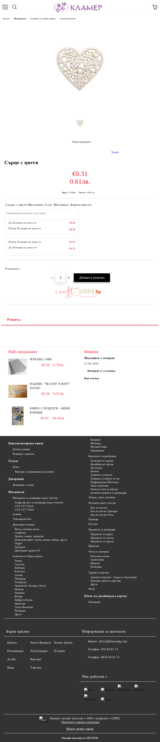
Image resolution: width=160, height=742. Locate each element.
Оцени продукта (81, 141)
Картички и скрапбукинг (103, 456)
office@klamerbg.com (113, 641)
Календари (95, 602)
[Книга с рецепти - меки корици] (17, 415)
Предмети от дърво (102, 534)
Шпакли (95, 563)
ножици (17, 514)
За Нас (11, 659)
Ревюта (13, 319)
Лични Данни (63, 642)
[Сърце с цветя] (80, 109)
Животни (20, 603)
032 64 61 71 (109, 649)
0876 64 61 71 (110, 657)
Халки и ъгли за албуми (104, 489)
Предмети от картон (102, 541)
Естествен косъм (100, 556)
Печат (16, 467)
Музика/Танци (99, 446)
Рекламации (15, 651)
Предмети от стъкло (102, 537)
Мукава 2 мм (40, 359)
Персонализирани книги (25, 443)
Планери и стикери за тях (105, 478)
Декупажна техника (24, 524)
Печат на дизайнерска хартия (105, 596)
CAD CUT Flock (24, 506)
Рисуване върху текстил (102, 503)
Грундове (20, 547)
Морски (19, 589)
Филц (92, 588)
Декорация (16, 479)
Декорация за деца (23, 484)
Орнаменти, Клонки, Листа (30, 585)
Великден (20, 610)
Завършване (97, 450)
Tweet (115, 152)
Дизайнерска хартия (102, 464)
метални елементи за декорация (109, 492)
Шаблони (94, 546)
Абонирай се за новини (101, 370)
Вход (10, 667)
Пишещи (93, 519)
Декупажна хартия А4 (27, 550)
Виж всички (91, 378)
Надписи (19, 592)
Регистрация (38, 651)
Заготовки (96, 467)
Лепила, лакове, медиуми (29, 536)
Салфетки (20, 532)
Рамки (18, 560)
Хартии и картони (99, 572)
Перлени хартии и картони (106, 580)
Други (18, 614)
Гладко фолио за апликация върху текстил (39, 502)
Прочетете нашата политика (80, 722)
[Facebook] (87, 665)
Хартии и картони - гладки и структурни (114, 577)
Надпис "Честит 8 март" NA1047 (50, 386)
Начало (6, 18)
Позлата (93, 524)
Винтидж (96, 443)
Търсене (35, 667)
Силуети (19, 564)
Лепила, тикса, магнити (102, 497)
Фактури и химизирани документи (34, 471)
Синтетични (97, 559)
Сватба (19, 575)
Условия (59, 651)
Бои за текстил (99, 507)
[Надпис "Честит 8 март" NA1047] (17, 391)
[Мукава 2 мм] (17, 366)
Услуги (13, 461)
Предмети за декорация (102, 529)
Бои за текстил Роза (102, 514)
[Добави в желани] (150, 266)
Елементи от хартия (102, 460)
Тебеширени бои (22, 519)
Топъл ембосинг (100, 485)
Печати (95, 471)
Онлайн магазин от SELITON (80, 738)
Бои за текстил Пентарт (104, 511)
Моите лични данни (80, 728)
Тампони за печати (101, 474)
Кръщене (96, 439)
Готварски (20, 582)
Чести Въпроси (40, 642)
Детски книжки (21, 449)
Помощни (96, 566)
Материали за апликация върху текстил (35, 498)
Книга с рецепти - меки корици (50, 410)
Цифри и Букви (23, 599)
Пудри (18, 543)
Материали (20, 18)
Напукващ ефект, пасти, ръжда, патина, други (41, 539)
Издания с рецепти (23, 453)
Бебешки (20, 567)
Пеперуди (20, 578)
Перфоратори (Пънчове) (105, 482)
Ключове (20, 571)
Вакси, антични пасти (27, 529)
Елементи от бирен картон (42, 18)
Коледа (19, 596)
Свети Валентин (67, 18)
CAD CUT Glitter (24, 509)
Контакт (35, 659)
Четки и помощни (99, 551)
